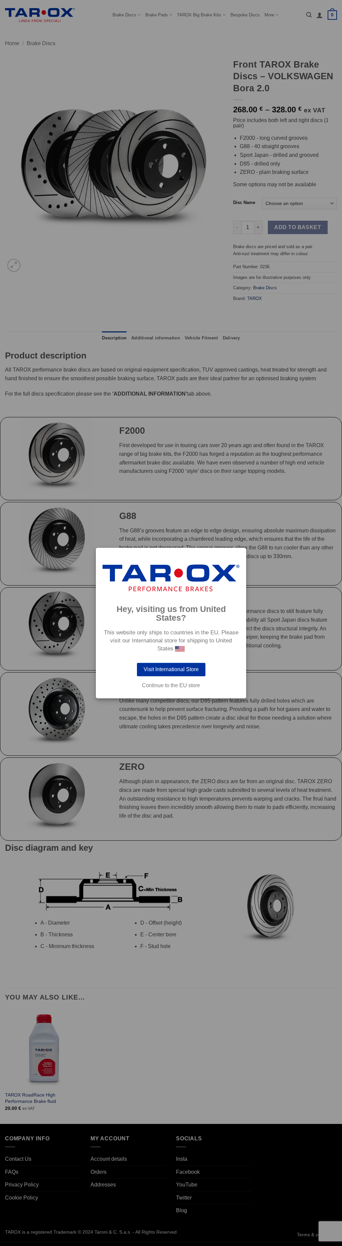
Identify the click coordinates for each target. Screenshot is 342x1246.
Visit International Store (171, 669)
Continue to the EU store (171, 685)
